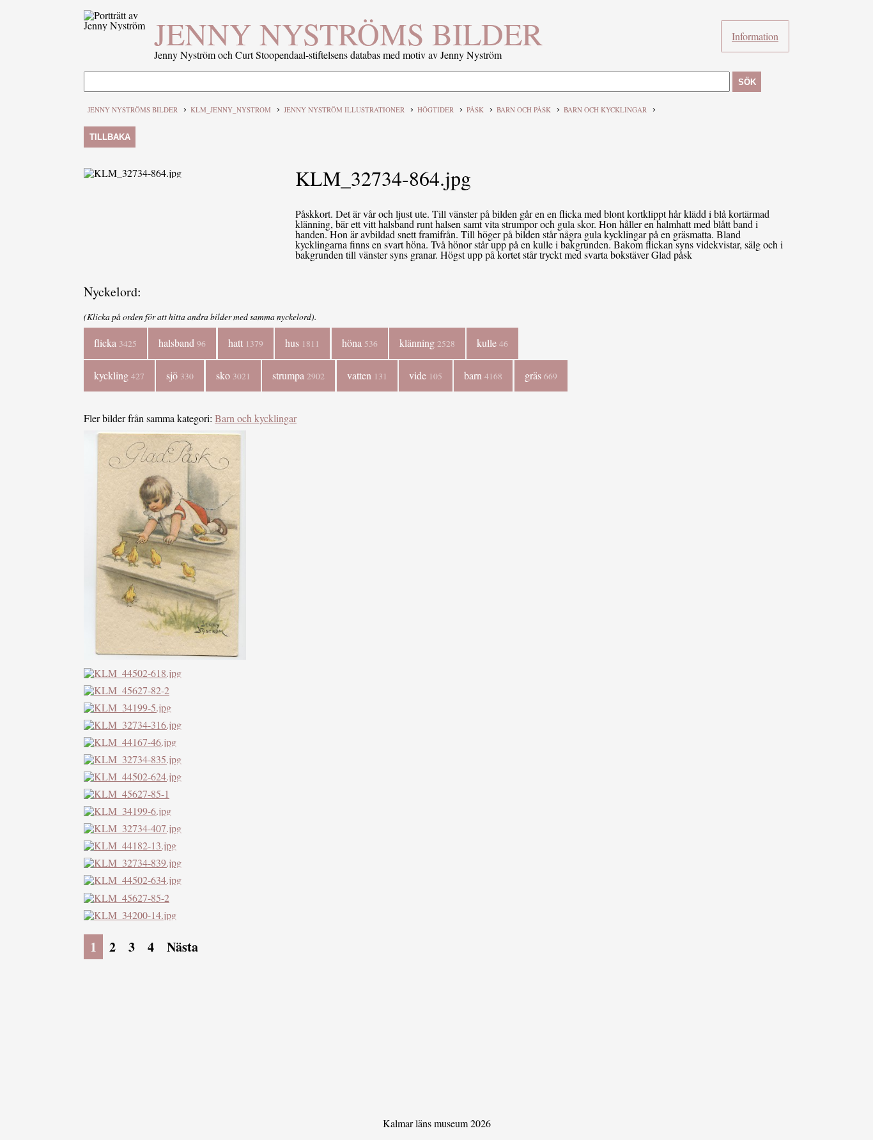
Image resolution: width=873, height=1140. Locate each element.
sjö (180, 375)
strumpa (298, 375)
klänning (427, 342)
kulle (492, 342)
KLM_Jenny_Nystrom (230, 109)
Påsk (475, 109)
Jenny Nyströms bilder (348, 33)
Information (755, 36)
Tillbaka (109, 137)
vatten (367, 375)
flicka (115, 342)
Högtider (435, 109)
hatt (245, 342)
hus (302, 342)
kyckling (119, 375)
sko (233, 375)
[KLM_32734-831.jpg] (165, 655)
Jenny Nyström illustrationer (344, 109)
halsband (182, 342)
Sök (747, 82)
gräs (541, 375)
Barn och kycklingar (605, 109)
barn (483, 375)
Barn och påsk (524, 109)
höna (360, 342)
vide (425, 375)
